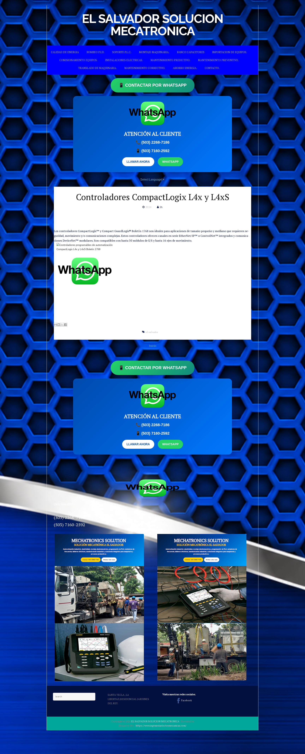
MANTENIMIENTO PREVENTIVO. (218, 60)
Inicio (152, 346)
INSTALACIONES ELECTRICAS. (124, 60)
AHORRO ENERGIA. (185, 68)
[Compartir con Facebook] (65, 324)
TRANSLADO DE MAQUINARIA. (97, 68)
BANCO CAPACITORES (190, 52)
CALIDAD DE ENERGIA (65, 52)
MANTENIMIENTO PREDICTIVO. (170, 60)
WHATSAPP (170, 161)
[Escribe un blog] (59, 324)
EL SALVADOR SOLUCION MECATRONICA (152, 24)
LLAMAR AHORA (138, 161)
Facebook (186, 700)
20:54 (148, 207)
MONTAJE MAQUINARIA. (154, 52)
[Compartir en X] (62, 324)
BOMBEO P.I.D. (95, 52)
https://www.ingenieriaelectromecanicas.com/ (161, 725)
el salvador (152, 332)
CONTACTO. (212, 68)
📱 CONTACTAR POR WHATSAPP (153, 85)
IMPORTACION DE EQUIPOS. (229, 52)
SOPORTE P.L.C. (121, 52)
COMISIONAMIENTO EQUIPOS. (78, 60)
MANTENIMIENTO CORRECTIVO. (144, 68)
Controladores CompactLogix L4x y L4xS (152, 197)
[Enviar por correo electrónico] (55, 324)
